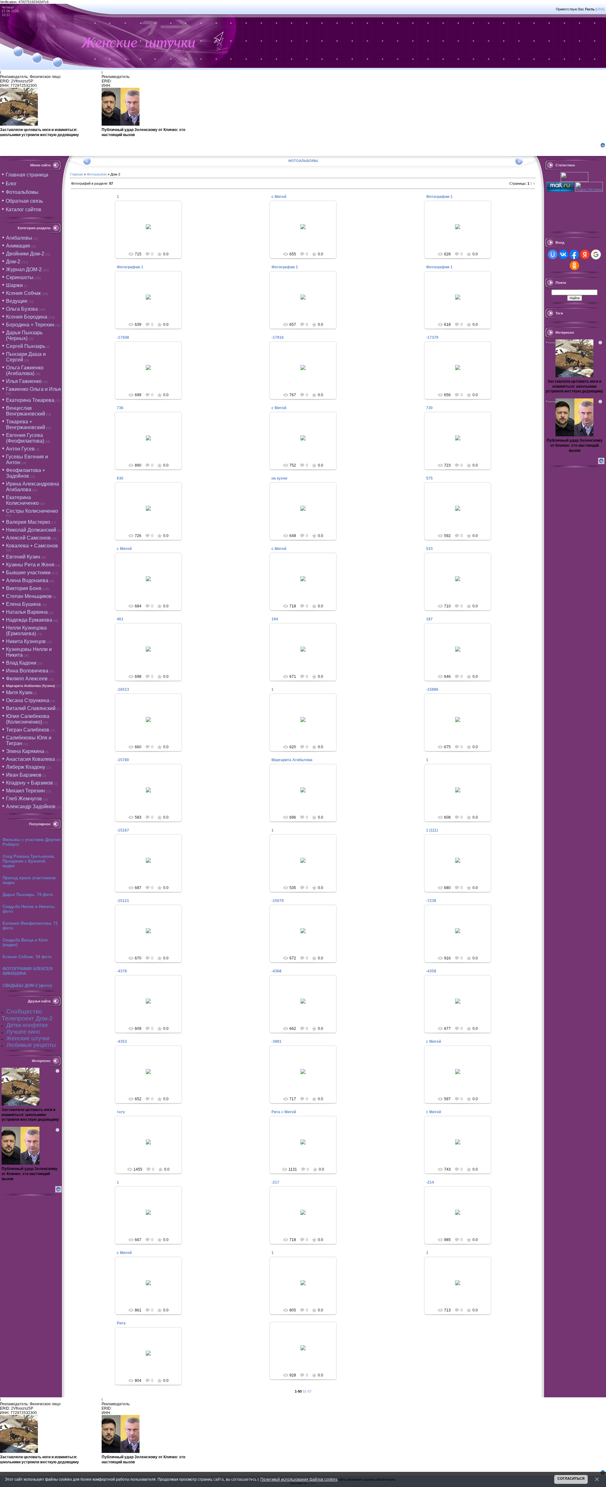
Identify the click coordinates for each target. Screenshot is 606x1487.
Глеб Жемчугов (24, 798)
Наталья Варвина (27, 612)
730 (429, 408)
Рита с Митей (283, 1112)
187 (429, 619)
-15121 (123, 901)
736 (120, 408)
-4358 (431, 971)
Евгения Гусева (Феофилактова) (25, 438)
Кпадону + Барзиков (29, 782)
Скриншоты (19, 277)
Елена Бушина (23, 604)
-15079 (277, 901)
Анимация (18, 245)
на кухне (279, 478)
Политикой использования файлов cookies (298, 1479)
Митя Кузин (19, 692)
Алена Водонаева (27, 580)
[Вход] (57, 59)
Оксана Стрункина (27, 700)
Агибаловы (19, 238)
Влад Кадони (21, 663)
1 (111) (432, 830)
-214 (430, 1182)
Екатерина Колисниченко (22, 500)
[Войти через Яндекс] (585, 254)
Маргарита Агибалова (291, 760)
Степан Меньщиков (29, 596)
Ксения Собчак (23, 293)
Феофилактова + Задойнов (25, 473)
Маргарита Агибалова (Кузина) (30, 686)
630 (120, 478)
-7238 (431, 901)
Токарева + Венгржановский (25, 424)
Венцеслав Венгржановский (25, 410)
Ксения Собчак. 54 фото (27, 956)
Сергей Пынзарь (25, 346)
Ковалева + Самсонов (32, 545)
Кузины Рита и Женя (30, 564)
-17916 (277, 337)
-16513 (123, 689)
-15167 (123, 830)
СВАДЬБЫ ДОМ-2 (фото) (27, 985)
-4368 (276, 971)
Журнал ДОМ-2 (24, 269)
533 (429, 548)
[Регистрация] (37, 54)
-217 (275, 1182)
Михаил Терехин (25, 790)
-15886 (432, 689)
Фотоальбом (97, 174)
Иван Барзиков (24, 775)
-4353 (122, 1041)
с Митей (278, 196)
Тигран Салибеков (27, 729)
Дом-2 (13, 261)
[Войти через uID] (552, 254)
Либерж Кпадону (25, 767)
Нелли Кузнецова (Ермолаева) (26, 630)
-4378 (122, 971)
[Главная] (18, 48)
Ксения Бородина (26, 316)
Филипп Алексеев (27, 678)
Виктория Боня (23, 588)
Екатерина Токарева (30, 400)
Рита (121, 1323)
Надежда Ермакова (29, 620)
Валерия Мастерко (28, 522)
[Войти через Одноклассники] (574, 265)
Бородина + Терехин (30, 324)
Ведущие (16, 301)
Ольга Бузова (22, 309)
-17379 (432, 337)
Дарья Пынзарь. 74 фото (28, 894)
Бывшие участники (28, 572)
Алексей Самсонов (28, 537)
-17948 (123, 337)
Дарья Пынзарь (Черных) (24, 335)
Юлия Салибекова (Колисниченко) (27, 719)
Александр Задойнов (31, 806)
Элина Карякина (25, 751)
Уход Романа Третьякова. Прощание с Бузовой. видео (29, 861)
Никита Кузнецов (26, 641)
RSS (600, 9)
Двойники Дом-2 (25, 253)
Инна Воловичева (27, 670)
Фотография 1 (439, 196)
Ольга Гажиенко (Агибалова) (25, 370)
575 (429, 478)
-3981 (276, 1041)
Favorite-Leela (151, 232)
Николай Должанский (31, 530)
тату (121, 1112)
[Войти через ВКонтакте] (563, 254)
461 (120, 619)
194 (274, 619)
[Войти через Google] (596, 254)
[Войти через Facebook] (574, 254)
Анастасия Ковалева (30, 759)
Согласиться (571, 1478)
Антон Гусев (20, 448)
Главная (76, 174)
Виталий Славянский (31, 708)
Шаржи (14, 285)
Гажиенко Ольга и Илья (33, 389)
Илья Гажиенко (24, 381)
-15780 (123, 760)
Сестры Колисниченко (32, 511)
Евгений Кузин (23, 556)
